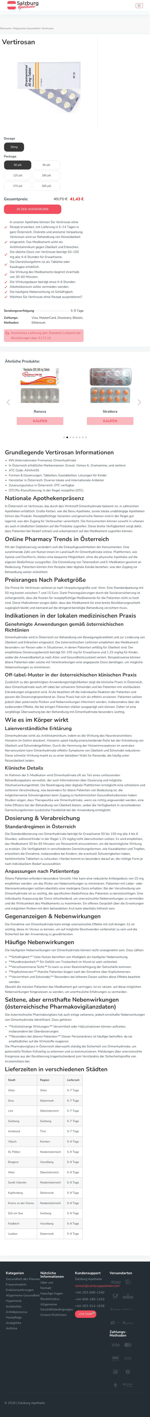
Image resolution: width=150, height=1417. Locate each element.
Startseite (5, 28)
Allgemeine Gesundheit (26, 28)
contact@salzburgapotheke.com (97, 1286)
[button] (40, 421)
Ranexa (40, 411)
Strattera (110, 411)
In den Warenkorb (32, 209)
